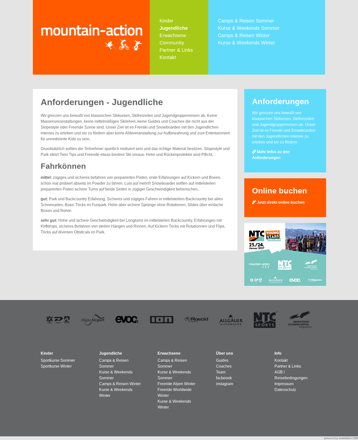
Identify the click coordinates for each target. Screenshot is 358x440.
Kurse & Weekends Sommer (249, 28)
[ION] (162, 319)
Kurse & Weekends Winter (246, 42)
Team (221, 372)
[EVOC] (127, 319)
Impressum (283, 384)
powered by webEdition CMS (341, 438)
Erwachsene (173, 35)
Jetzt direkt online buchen (280, 202)
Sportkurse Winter (56, 366)
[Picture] (231, 319)
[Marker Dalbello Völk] (58, 319)
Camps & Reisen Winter (244, 35)
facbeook (224, 378)
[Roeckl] (196, 319)
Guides (222, 360)
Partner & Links (176, 50)
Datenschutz (285, 390)
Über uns (224, 353)
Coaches (224, 366)
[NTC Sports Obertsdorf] (265, 319)
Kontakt (168, 57)
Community (172, 42)
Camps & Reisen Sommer (246, 20)
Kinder (166, 20)
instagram (224, 384)
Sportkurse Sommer (58, 360)
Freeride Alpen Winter (176, 384)
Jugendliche (110, 353)
